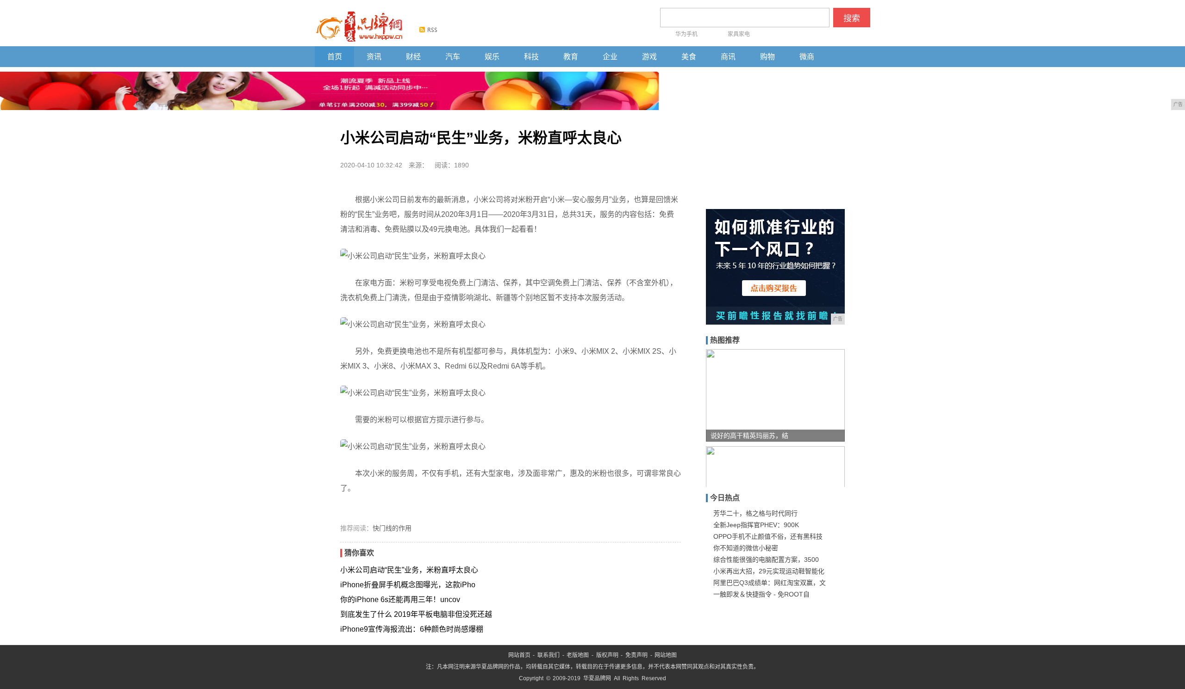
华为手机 (686, 34)
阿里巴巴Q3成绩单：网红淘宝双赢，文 (769, 582)
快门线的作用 (392, 528)
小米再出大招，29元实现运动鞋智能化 (768, 571)
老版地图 (578, 655)
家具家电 (739, 34)
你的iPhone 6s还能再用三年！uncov (400, 599)
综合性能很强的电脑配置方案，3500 (766, 559)
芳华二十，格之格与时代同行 (755, 513)
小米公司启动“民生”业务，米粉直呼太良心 (409, 570)
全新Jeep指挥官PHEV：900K (756, 525)
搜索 (851, 18)
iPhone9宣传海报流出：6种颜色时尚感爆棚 (411, 629)
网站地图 (666, 655)
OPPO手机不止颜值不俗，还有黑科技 (768, 536)
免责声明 (636, 655)
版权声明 (607, 655)
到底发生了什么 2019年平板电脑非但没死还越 (416, 614)
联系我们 (548, 655)
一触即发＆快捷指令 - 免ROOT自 (761, 594)
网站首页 (519, 655)
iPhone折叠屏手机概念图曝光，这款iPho (407, 585)
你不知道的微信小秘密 (745, 548)
